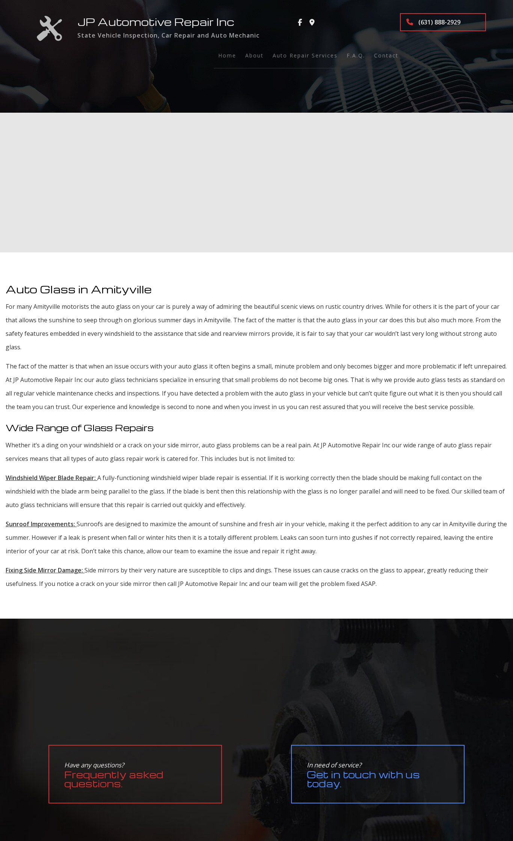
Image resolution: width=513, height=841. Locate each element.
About (254, 55)
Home (227, 55)
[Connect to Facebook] (300, 22)
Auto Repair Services (305, 55)
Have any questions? (113, 775)
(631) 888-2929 (438, 22)
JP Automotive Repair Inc (155, 22)
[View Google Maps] (312, 22)
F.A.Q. (356, 55)
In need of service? (363, 775)
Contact (386, 55)
